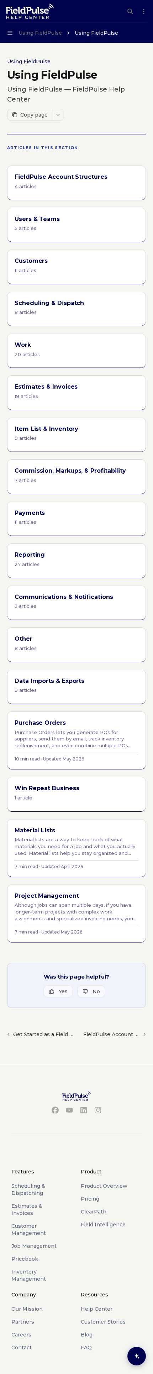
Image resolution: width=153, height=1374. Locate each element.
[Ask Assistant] (136, 1356)
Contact (21, 1347)
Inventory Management (28, 1275)
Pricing (90, 1199)
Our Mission (27, 1309)
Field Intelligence (103, 1224)
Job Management (34, 1246)
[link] (76, 183)
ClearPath (93, 1211)
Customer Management (28, 1229)
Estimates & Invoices (26, 1209)
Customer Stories (103, 1322)
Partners (22, 1322)
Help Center (96, 1309)
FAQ (86, 1347)
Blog (87, 1334)
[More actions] (143, 11)
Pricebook (24, 1259)
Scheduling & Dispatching (28, 1189)
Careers (21, 1334)
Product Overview (104, 1186)
